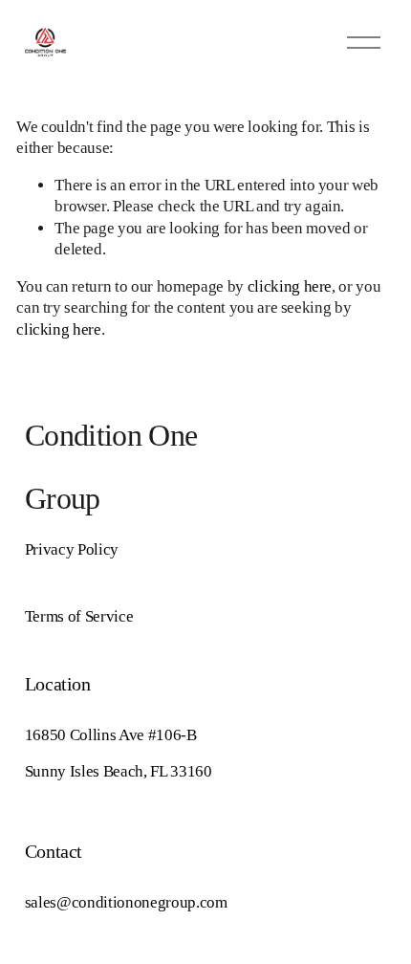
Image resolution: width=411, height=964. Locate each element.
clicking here (290, 286)
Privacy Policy (72, 549)
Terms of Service (79, 616)
